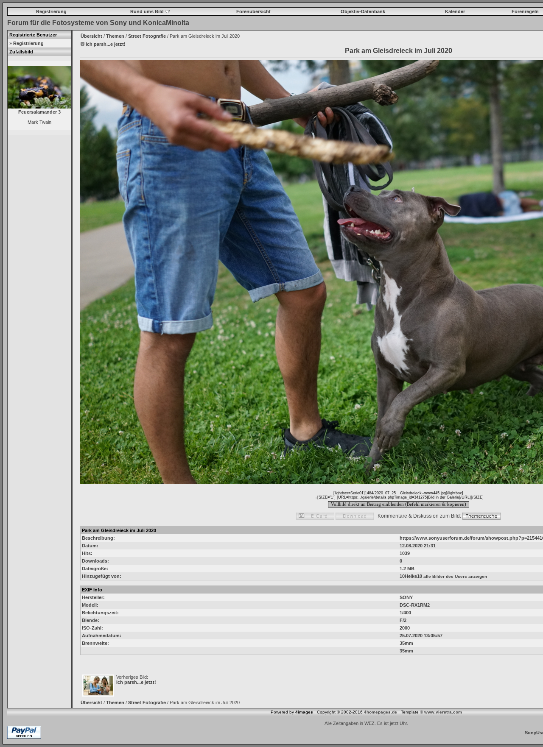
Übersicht (91, 36)
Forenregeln (525, 11)
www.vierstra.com (443, 712)
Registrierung (51, 11)
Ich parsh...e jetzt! (136, 682)
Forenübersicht (253, 11)
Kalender (455, 11)
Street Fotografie (147, 36)
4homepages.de (380, 712)
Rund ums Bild (147, 11)
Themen (115, 36)
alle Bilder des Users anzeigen (455, 576)
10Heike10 (411, 576)
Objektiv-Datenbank (363, 11)
